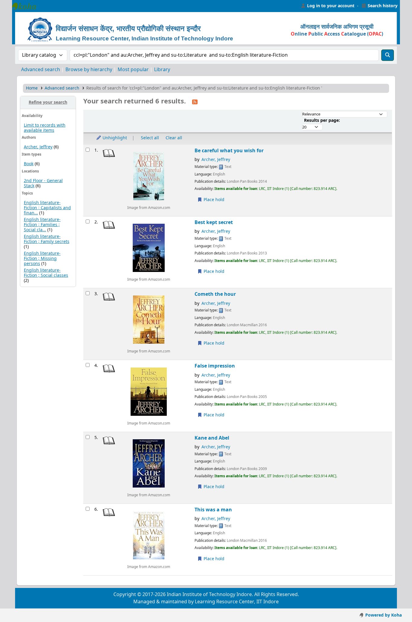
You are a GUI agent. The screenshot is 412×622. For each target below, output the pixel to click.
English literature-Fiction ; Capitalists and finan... (47, 208)
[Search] (387, 55)
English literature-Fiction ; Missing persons (42, 258)
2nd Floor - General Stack (43, 183)
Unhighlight (114, 138)
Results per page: (322, 120)
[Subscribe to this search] (195, 101)
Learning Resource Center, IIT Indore (27, 6)
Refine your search (48, 102)
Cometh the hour (215, 294)
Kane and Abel (212, 437)
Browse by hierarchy (88, 69)
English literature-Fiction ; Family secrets (46, 239)
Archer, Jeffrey (38, 147)
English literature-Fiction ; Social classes (46, 273)
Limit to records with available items (44, 128)
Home (32, 88)
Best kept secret (214, 222)
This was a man (213, 509)
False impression (215, 365)
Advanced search (40, 69)
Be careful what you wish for (229, 150)
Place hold (213, 200)
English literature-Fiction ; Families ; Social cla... (42, 224)
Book (28, 164)
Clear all (174, 138)
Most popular (133, 69)
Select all (150, 138)
